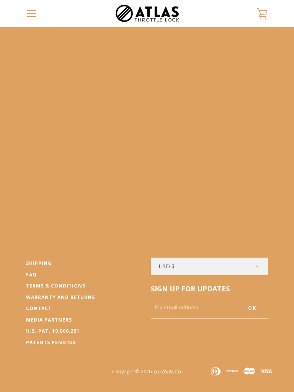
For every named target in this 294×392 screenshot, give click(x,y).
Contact (39, 308)
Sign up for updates (190, 288)
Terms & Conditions (55, 286)
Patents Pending (51, 342)
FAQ (31, 274)
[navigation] (31, 13)
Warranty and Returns (60, 297)
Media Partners (49, 320)
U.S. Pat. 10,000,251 (53, 331)
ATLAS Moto (167, 371)
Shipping (39, 263)
